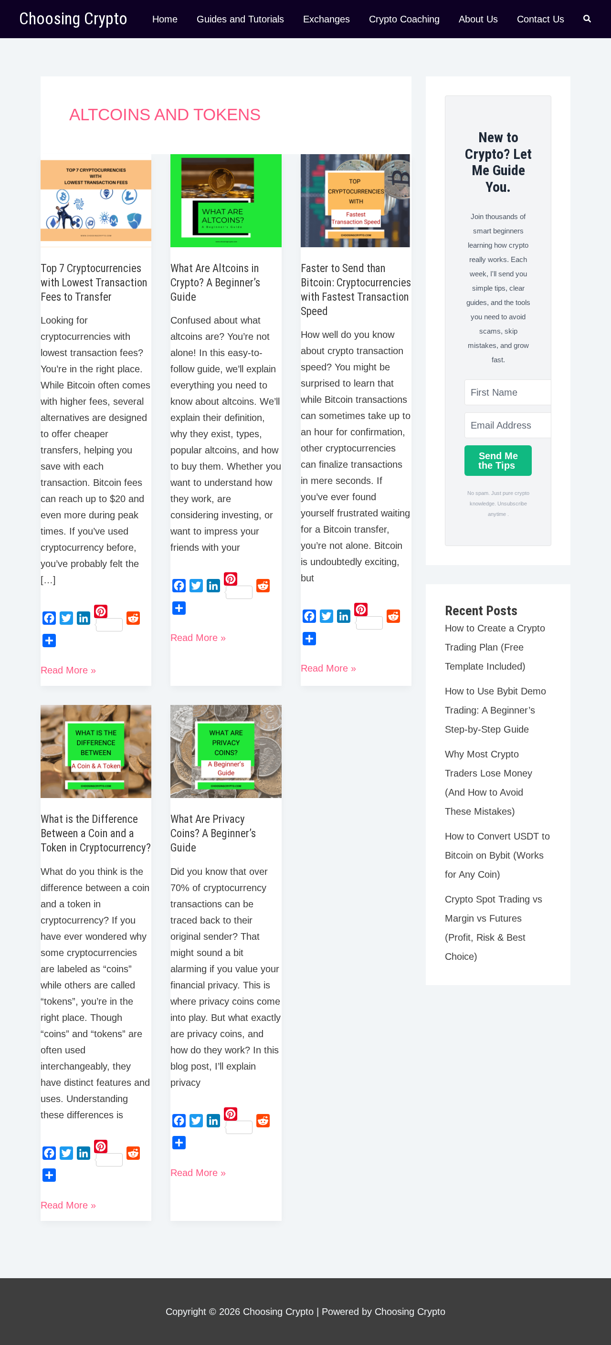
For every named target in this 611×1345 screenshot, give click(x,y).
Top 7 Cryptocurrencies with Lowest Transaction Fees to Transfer (94, 283)
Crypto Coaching (404, 19)
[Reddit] (133, 618)
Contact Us (540, 19)
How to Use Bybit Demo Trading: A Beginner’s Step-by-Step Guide (495, 710)
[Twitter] (66, 618)
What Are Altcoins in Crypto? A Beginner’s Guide (215, 283)
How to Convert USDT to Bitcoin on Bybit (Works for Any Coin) (497, 855)
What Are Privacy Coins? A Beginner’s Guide (213, 833)
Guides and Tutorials (240, 19)
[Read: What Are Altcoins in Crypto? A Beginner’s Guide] (225, 200)
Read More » (68, 671)
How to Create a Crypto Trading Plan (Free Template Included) (495, 647)
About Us (478, 19)
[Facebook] (49, 618)
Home (165, 19)
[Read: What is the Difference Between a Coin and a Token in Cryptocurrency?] (96, 751)
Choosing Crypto (73, 19)
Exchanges (326, 19)
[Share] (49, 640)
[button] (587, 20)
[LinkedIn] (83, 618)
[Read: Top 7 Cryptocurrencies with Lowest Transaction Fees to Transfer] (96, 200)
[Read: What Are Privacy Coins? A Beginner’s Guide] (225, 751)
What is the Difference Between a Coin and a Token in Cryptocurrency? (96, 833)
